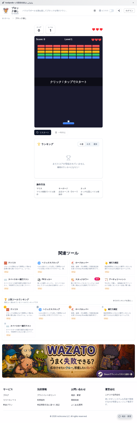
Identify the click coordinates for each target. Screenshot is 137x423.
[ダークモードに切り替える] (95, 10)
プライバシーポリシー (46, 395)
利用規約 (41, 400)
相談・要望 (126, 416)
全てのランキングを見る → (123, 301)
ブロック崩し (15, 9)
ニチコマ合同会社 (112, 394)
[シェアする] (119, 10)
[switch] (111, 10)
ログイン (129, 10)
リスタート (44, 132)
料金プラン (8, 405)
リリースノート (9, 400)
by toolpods (15, 13)
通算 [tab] (95, 144)
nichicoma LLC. (63, 416)
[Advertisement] (68, 221)
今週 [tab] (81, 144)
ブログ (6, 395)
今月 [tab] (88, 144)
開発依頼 (75, 400)
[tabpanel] (68, 162)
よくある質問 (76, 405)
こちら (30, 2)
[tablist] (88, 144)
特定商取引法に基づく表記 (48, 405)
